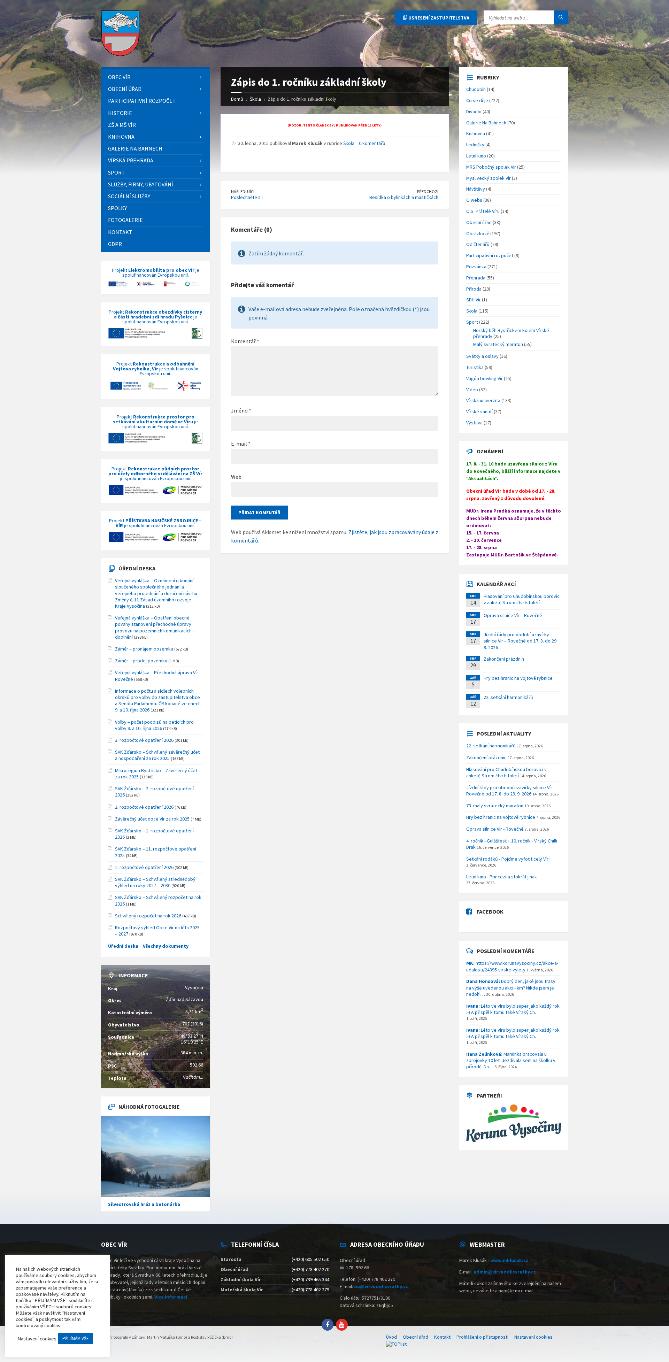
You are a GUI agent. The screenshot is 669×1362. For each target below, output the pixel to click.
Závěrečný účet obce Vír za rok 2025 (152, 819)
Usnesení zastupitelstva (438, 18)
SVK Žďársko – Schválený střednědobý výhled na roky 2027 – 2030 (155, 882)
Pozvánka (476, 266)
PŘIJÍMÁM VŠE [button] (75, 1338)
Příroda (474, 289)
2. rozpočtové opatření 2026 (144, 807)
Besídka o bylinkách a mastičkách (403, 197)
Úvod (391, 1337)
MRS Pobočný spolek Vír (491, 167)
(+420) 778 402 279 (310, 1289)
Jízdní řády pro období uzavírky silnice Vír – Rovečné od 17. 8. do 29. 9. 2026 (521, 640)
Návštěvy (475, 189)
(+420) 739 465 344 (310, 1279)
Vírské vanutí (479, 411)
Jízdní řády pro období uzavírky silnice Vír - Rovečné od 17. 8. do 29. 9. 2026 (510, 790)
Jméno (241, 410)
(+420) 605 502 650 (310, 1259)
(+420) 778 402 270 (310, 1269)
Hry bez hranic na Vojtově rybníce (518, 678)
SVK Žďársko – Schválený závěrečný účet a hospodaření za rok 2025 (157, 755)
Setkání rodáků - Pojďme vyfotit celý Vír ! (508, 859)
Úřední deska (136, 568)
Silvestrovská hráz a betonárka (144, 1204)
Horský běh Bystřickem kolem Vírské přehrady (511, 333)
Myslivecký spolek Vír (488, 178)
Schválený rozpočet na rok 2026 (148, 916)
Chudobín (476, 89)
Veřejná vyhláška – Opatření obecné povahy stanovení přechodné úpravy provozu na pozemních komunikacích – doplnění (155, 627)
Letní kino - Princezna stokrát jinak (501, 877)
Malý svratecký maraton (498, 344)
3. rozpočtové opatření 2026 (144, 740)
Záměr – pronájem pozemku (144, 649)
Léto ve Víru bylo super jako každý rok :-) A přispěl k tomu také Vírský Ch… (513, 1009)
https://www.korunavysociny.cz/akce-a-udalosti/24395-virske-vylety (512, 966)
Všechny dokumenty (166, 946)
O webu (474, 200)
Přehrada (475, 278)
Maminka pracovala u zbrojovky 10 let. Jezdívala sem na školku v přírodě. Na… (510, 1060)
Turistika (475, 367)
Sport (472, 322)
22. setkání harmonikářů (508, 697)
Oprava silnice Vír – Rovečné (513, 615)
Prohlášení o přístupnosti (482, 1337)
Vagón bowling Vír (484, 378)
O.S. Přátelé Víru (483, 211)
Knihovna (475, 133)
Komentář (245, 341)
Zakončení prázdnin (504, 659)
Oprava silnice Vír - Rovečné (495, 829)
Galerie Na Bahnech (486, 123)
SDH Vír (473, 300)
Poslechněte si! (247, 197)
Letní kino (476, 156)
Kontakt (442, 1337)
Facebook (490, 911)
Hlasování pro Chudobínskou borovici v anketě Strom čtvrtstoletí (522, 599)
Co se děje (477, 100)
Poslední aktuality (504, 733)
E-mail (241, 443)
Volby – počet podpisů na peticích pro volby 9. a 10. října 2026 (154, 725)
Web (236, 476)
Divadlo (474, 111)
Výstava (474, 423)
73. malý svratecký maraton (494, 805)
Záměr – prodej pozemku (141, 660)
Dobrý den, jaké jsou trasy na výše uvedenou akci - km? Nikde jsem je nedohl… (510, 987)
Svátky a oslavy (482, 356)
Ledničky (475, 144)
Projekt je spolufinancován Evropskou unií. (155, 273)
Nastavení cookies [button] (36, 1339)
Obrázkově (477, 233)
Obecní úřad (479, 222)
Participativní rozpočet (489, 255)
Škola (348, 143)
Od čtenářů (478, 244)
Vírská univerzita (483, 400)
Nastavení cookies (533, 1337)
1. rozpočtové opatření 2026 (144, 867)
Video (472, 389)
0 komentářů (372, 143)
